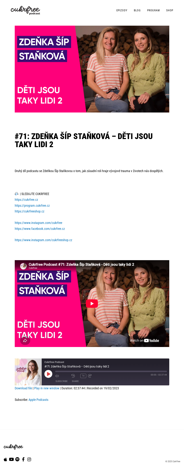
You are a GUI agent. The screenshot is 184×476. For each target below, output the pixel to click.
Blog (137, 10)
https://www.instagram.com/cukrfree (38, 223)
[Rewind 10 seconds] (75, 376)
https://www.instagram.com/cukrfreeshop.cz (43, 240)
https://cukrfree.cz (26, 199)
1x (83, 375)
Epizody (121, 10)
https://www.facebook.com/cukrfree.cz (40, 229)
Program (153, 10)
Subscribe (62, 381)
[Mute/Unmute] (62, 376)
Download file (23, 388)
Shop (169, 10)
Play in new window (46, 388)
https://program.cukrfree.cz (32, 205)
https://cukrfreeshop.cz (29, 211)
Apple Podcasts (38, 400)
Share (75, 381)
